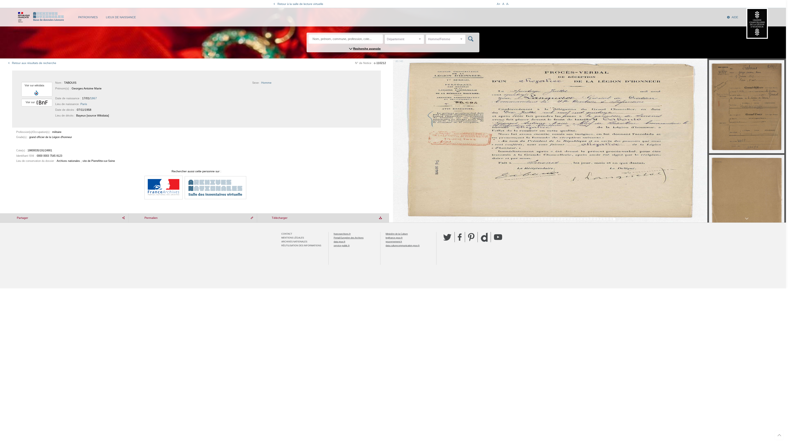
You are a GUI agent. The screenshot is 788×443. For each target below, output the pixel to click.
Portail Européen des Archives (349, 237)
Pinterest (471, 237)
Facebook (460, 237)
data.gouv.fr (339, 241)
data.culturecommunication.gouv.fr (403, 245)
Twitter (447, 237)
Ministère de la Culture (397, 234)
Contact (286, 234)
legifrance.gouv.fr (394, 237)
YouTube (498, 237)
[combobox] (405, 40)
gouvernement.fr (394, 241)
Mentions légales (292, 237)
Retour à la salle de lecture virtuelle (300, 4)
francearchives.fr (342, 234)
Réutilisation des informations (301, 245)
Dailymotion (484, 237)
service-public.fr (342, 245)
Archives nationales (294, 241)
